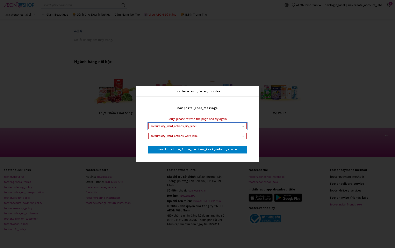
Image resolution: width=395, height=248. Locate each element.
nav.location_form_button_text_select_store (197, 149)
